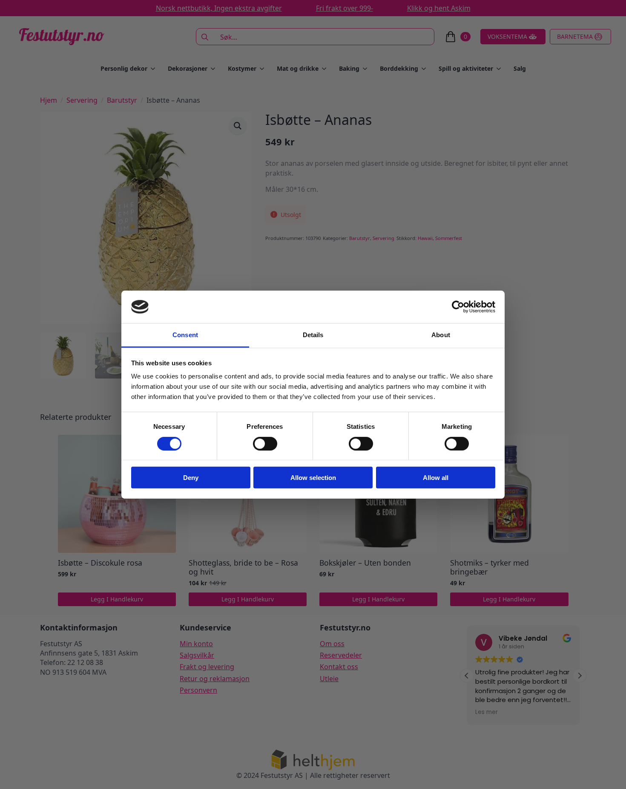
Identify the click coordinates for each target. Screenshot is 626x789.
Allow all (435, 477)
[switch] (265, 443)
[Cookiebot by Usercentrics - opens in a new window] (458, 307)
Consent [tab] (185, 334)
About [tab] (440, 334)
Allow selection (313, 477)
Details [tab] (313, 334)
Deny (190, 477)
